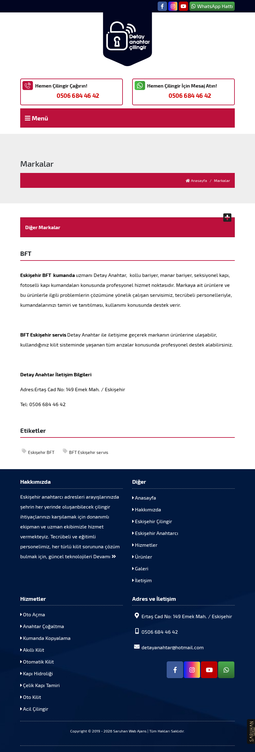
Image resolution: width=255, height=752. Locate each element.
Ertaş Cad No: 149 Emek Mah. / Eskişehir (186, 616)
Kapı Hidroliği (37, 673)
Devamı (102, 556)
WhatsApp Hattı (215, 6)
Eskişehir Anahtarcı (156, 533)
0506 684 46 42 (78, 95)
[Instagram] (173, 6)
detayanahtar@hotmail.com (172, 647)
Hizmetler (145, 545)
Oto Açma (33, 614)
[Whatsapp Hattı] (226, 669)
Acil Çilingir (35, 709)
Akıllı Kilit (33, 650)
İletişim (143, 580)
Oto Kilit (31, 697)
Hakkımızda (147, 509)
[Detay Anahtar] (127, 39)
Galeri (141, 568)
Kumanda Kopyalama (46, 638)
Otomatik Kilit (38, 661)
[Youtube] (183, 6)
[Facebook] (162, 6)
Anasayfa (198, 180)
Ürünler (143, 556)
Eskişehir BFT (41, 452)
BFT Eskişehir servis (88, 452)
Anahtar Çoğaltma (43, 626)
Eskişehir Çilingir (153, 521)
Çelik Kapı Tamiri (41, 685)
